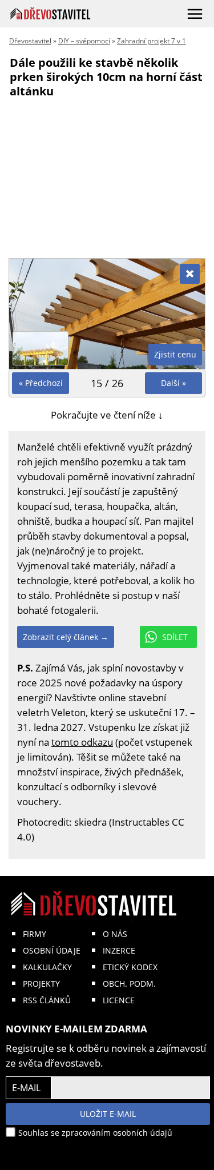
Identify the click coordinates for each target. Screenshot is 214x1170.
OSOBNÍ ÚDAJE (51, 950)
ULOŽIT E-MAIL (108, 1113)
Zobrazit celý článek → (65, 637)
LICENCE (119, 1000)
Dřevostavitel (30, 41)
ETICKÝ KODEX (130, 967)
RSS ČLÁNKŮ (47, 1000)
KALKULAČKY (47, 967)
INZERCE (119, 950)
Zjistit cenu (175, 354)
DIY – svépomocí (84, 41)
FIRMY (34, 933)
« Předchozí (41, 382)
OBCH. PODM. (129, 983)
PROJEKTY (41, 983)
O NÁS (115, 933)
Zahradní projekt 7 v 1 (151, 41)
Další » (173, 382)
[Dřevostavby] (50, 13)
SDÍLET (175, 637)
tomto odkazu (82, 742)
